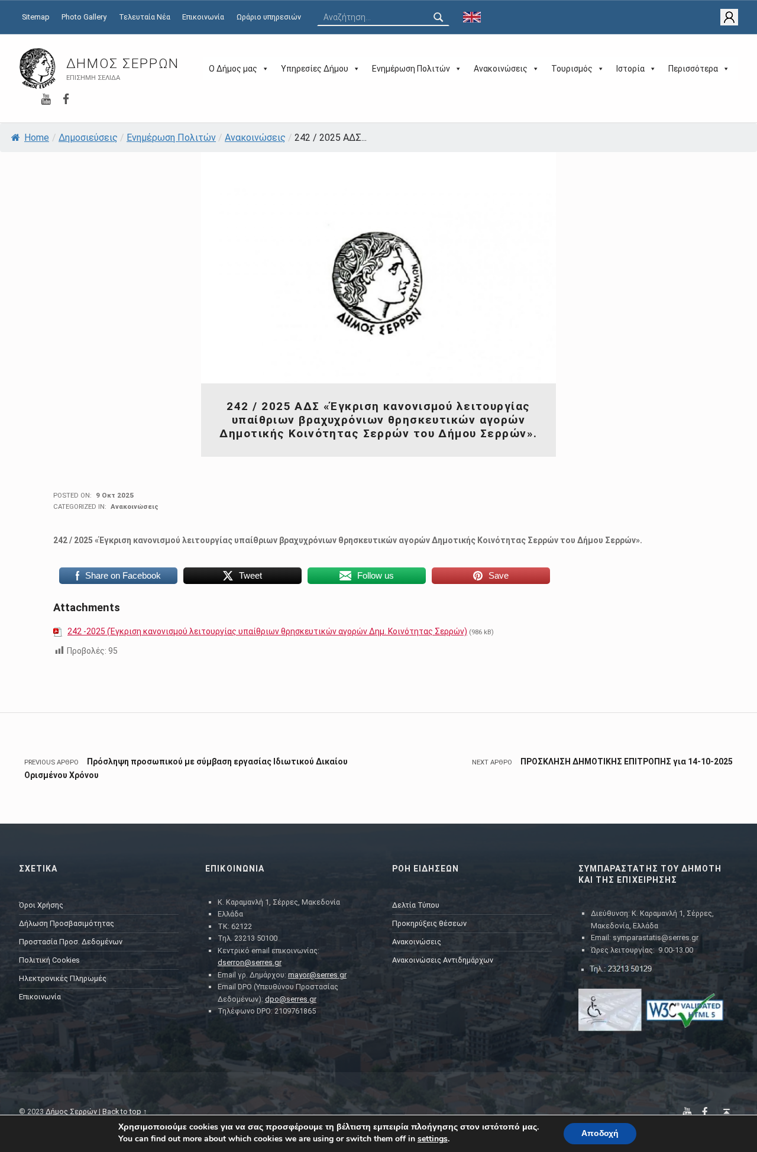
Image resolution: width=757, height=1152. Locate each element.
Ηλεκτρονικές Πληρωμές (62, 978)
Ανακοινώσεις (501, 68)
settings (433, 1139)
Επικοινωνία (203, 16)
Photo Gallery (84, 16)
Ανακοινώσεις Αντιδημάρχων (442, 960)
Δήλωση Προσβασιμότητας (66, 923)
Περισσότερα (693, 68)
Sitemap (36, 16)
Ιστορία (630, 68)
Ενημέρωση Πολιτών (411, 68)
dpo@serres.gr (290, 999)
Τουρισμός (572, 68)
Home (36, 137)
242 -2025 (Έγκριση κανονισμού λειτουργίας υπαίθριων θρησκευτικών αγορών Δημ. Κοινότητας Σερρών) (267, 631)
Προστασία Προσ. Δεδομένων (70, 941)
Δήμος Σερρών (122, 64)
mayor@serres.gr (317, 974)
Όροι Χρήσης (41, 905)
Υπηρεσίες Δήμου (314, 68)
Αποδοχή (600, 1133)
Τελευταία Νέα (144, 16)
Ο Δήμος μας (233, 68)
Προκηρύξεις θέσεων (429, 923)
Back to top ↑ (124, 1111)
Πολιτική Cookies (49, 960)
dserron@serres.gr (250, 962)
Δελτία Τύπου (415, 905)
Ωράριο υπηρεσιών (269, 16)
